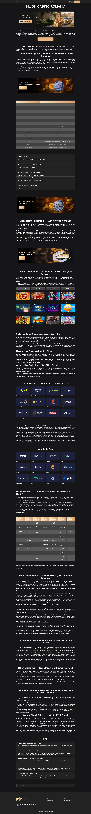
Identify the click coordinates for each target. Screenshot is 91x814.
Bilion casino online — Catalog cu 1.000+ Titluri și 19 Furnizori (31, 164)
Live (37, 288)
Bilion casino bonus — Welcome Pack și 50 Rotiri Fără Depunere (31, 175)
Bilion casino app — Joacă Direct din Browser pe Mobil (29, 180)
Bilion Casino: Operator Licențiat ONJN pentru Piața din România (31, 159)
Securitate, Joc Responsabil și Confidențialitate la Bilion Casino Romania (33, 183)
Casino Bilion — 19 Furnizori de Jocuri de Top (27, 167)
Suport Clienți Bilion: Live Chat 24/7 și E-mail (27, 185)
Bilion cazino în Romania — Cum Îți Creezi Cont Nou (29, 162)
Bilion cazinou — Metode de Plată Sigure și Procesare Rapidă (31, 172)
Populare (22, 288)
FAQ (19, 188)
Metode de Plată (21, 169)
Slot (67, 288)
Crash (52, 288)
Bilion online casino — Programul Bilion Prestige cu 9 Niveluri (31, 177)
